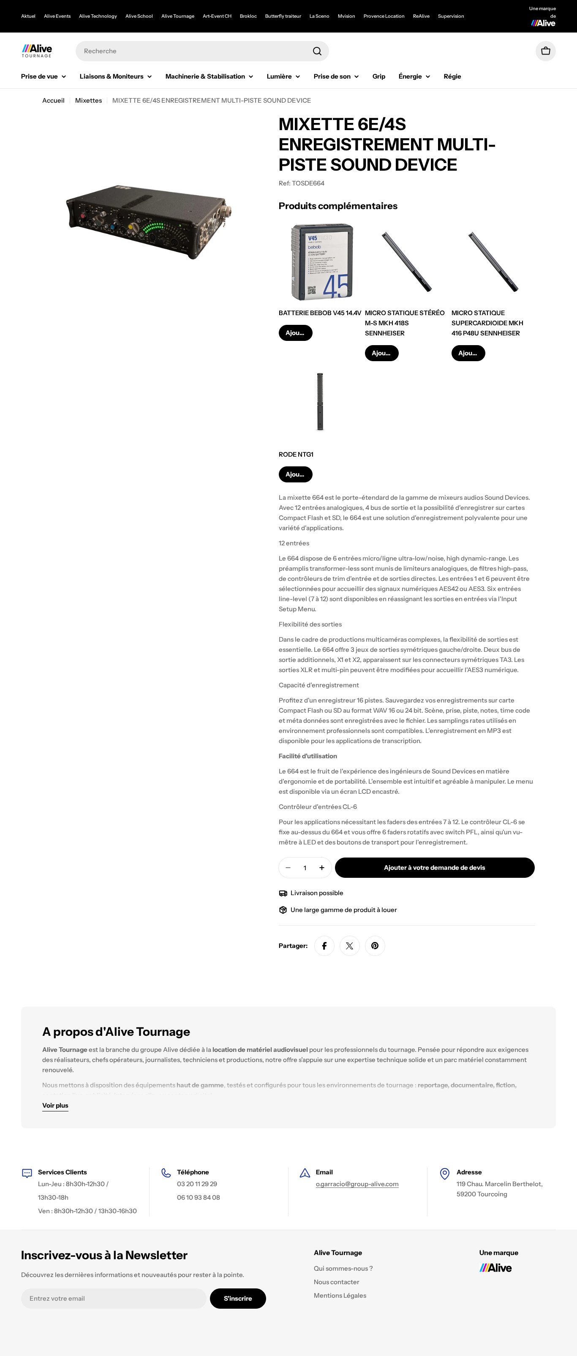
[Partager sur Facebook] (324, 946)
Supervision (451, 16)
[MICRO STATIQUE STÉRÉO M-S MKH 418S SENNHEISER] (406, 261)
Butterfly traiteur (283, 16)
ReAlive (421, 16)
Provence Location (384, 16)
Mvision (346, 16)
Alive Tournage (177, 16)
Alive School (139, 16)
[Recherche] (317, 51)
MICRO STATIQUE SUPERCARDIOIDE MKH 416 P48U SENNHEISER (487, 323)
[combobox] (202, 51)
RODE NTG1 (296, 454)
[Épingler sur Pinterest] (375, 946)
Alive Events (57, 16)
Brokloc (248, 16)
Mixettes (88, 100)
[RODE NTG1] (320, 402)
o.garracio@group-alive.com (357, 1184)
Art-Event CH (217, 16)
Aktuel (28, 16)
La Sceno (319, 16)
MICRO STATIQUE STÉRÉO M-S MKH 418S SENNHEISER (405, 323)
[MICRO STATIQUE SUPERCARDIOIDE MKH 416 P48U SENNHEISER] (493, 261)
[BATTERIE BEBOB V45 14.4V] (320, 261)
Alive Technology (98, 16)
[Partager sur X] (350, 946)
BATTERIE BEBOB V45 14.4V (320, 313)
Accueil (53, 100)
